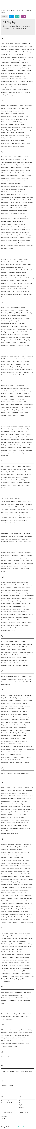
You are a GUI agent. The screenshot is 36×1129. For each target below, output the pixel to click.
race (2, 787)
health (16, 434)
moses (29, 622)
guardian (4, 415)
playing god (4, 725)
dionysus (23, 283)
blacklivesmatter (6, 127)
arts (15, 84)
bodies (3, 132)
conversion (14, 235)
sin (9, 882)
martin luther (11, 593)
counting (21, 237)
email (9, 315)
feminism (20, 361)
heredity (14, 437)
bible (26, 116)
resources (21, 809)
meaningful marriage (7, 601)
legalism (29, 555)
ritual (18, 822)
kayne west (28, 536)
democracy (12, 275)
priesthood (19, 749)
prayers (16, 741)
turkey (12, 979)
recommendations (18, 790)
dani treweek (12, 262)
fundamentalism (6, 375)
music (13, 630)
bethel (14, 116)
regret (30, 795)
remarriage (16, 801)
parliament (18, 700)
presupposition (5, 749)
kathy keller (20, 536)
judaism (13, 515)
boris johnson (11, 138)
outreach (28, 682)
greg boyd (15, 412)
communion (4, 213)
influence (4, 477)
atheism (12, 87)
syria (9, 922)
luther (3, 571)
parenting (4, 700)
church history (16, 197)
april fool (18, 78)
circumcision (5, 205)
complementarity (20, 216)
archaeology (5, 81)
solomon (19, 892)
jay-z (29, 501)
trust (31, 976)
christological (13, 189)
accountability (13, 46)
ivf (8, 488)
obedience (9, 676)
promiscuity (19, 754)
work (19, 1040)
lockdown (4, 566)
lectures (22, 555)
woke (20, 1038)
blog (2, 130)
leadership (15, 555)
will (2, 1035)
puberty (12, 762)
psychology (4, 762)
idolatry (28, 466)
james (11, 498)
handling (10, 429)
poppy (21, 730)
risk (13, 822)
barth (14, 108)
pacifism (3, 695)
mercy (24, 606)
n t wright (4, 641)
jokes (10, 512)
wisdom (8, 1038)
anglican (3, 68)
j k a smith (4, 498)
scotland (3, 857)
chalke (22, 170)
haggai (20, 426)
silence (31, 879)
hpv (10, 450)
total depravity (26, 968)
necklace (9, 646)
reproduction (26, 806)
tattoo (11, 933)
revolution (22, 814)
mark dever (17, 587)
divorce (26, 286)
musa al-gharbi (5, 630)
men (29, 603)
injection (18, 477)
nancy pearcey (5, 644)
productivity (4, 754)
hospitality (4, 450)
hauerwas (20, 431)
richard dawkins (19, 817)
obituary (16, 676)
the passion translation (8, 952)
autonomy (10, 95)
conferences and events (8, 221)
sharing (22, 876)
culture (11, 248)
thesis (17, 957)
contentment (15, 229)
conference (15, 218)
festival (26, 361)
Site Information (5, 1101)
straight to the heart (7, 909)
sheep (28, 876)
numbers (25, 665)
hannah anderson (20, 429)
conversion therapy (25, 235)
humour (18, 453)
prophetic (21, 757)
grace (3, 412)
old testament (12, 679)
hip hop (3, 442)
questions (17, 773)
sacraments (27, 844)
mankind (10, 585)
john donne (4, 509)
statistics (11, 903)
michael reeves (16, 609)
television (28, 936)
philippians (21, 716)
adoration (11, 49)
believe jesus (5, 113)
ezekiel (27, 345)
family (23, 359)
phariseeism (5, 716)
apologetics (28, 73)
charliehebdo (14, 175)
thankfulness (5, 944)
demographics (21, 275)
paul (10, 706)
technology (4, 936)
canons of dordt (6, 162)
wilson (27, 1035)
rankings (26, 787)
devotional (4, 280)
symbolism (25, 919)
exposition (13, 345)
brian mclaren (5, 143)
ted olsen (12, 936)
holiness (29, 442)
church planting (27, 200)
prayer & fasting (20, 738)
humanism (22, 450)
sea (21, 857)
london (16, 566)
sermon (27, 868)
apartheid (4, 73)
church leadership (27, 197)
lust (27, 568)
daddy (20, 259)
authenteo (12, 92)
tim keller (12, 965)
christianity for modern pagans (10, 186)
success (29, 914)
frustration (18, 372)
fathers (9, 361)
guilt (9, 415)
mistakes (26, 620)
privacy (3, 752)
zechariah (4, 1085)
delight (24, 272)
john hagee (21, 509)
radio (13, 787)
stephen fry (19, 903)
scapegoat (15, 855)
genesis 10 (11, 393)
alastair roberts (18, 54)
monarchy (11, 622)
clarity (25, 205)
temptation (10, 938)
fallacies (17, 359)
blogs (13, 130)
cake (14, 156)
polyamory (4, 730)
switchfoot (17, 919)
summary (17, 917)
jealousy (3, 504)
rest (12, 812)
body (8, 132)
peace (15, 706)
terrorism (4, 941)
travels (11, 976)
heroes (22, 439)
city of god (18, 205)
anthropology (12, 70)
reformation (12, 793)
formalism (4, 369)
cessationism (5, 170)
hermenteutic (15, 439)
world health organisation (9, 1043)
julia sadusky (13, 517)
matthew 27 (19, 595)
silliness (3, 882)
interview (19, 482)
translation (4, 976)
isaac (9, 485)
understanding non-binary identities (12, 995)
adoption (4, 49)
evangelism (4, 340)
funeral (21, 375)
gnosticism (15, 407)
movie (12, 628)
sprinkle (28, 900)
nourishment (21, 663)
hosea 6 (29, 447)
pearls (20, 706)
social (17, 887)
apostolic (10, 76)
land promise (11, 552)
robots (10, 825)
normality (13, 663)
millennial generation (13, 611)
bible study (23, 119)
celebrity (12, 167)
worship (3, 1046)
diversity (19, 286)
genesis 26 (19, 393)
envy (14, 329)
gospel (18, 410)
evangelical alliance (14, 337)
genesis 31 (4, 396)
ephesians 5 (21, 329)
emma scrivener (6, 318)
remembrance (5, 804)
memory (24, 603)
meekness (25, 601)
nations (29, 644)
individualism (19, 474)
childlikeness (5, 178)
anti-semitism (21, 70)
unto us (19, 1000)
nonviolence (5, 663)
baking (3, 108)
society (3, 892)
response (29, 809)
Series (11, 16)
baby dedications (12, 105)
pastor (30, 700)
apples (12, 78)
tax (16, 933)
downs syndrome (6, 294)
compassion (21, 213)
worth (9, 1046)
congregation (5, 227)
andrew (24, 60)
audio (14, 89)
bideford (15, 121)
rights (3, 822)
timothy (27, 965)
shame (16, 876)
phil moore (13, 716)
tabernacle (4, 933)
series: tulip (5, 868)
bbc (19, 108)
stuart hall (16, 911)
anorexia (4, 70)
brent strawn (5, 140)
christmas (4, 189)
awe (15, 95)
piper (27, 719)
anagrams (30, 57)
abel (7, 43)
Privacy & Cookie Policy (7, 1103)
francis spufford (20, 369)
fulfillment (26, 372)
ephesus (29, 329)
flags (27, 364)
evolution (20, 340)
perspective (4, 714)
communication (23, 210)
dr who (15, 294)
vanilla (30, 1014)
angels (24, 65)
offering (3, 679)
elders (23, 313)
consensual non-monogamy (19, 227)
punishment (19, 762)
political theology (6, 727)
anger (29, 65)
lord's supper (5, 568)
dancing (3, 262)
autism (3, 95)
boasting (28, 130)
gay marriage (20, 385)
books (27, 135)
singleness (20, 882)
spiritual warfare (6, 900)
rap (32, 787)
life (31, 560)
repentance (16, 806)
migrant (3, 611)
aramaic (25, 78)
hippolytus (11, 442)
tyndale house (5, 981)
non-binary (4, 660)
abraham (24, 43)
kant (11, 533)
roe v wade (17, 825)
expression (20, 345)
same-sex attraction (7, 852)
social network (23, 890)
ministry (3, 614)
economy (20, 310)
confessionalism (6, 224)
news (28, 655)
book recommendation (8, 135)
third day (4, 962)
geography (12, 399)
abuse (30, 43)
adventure (30, 49)
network (3, 649)
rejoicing (4, 798)
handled (3, 429)
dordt (24, 288)
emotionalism (5, 321)
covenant (9, 240)
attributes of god (6, 89)
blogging (8, 130)
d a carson (4, 259)
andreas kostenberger (14, 60)
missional (4, 620)
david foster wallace (7, 267)
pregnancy (12, 743)
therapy (10, 957)
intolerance (27, 482)
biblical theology (6, 121)
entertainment (14, 326)
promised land (5, 757)
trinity (21, 976)
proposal (28, 757)
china (18, 178)
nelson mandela (26, 646)
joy (8, 515)
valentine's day (11, 1014)
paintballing (13, 698)
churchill (24, 202)
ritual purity (24, 822)
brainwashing (20, 138)
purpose (26, 762)
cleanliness (4, 208)
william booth (9, 1035)
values (25, 1014)
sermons (4, 871)
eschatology (10, 332)
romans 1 (4, 828)
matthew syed (16, 598)
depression (4, 278)
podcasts (12, 725)
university (4, 1000)
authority (27, 92)
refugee (24, 795)
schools (22, 855)
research (14, 809)
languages (28, 552)
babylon (21, 105)
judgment (4, 517)
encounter (21, 321)
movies (17, 628)
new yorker (15, 655)
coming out (22, 208)
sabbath (3, 844)
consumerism (5, 229)
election (3, 315)
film (7, 364)
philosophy (15, 719)
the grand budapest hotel (23, 946)
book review (20, 135)
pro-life (16, 752)
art (6, 84)
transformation (5, 973)
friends (3, 372)
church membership (16, 200)
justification (4, 520)
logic (10, 566)
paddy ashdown (18, 695)
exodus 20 (15, 342)
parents (11, 700)
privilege (9, 752)
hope (24, 447)
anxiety (29, 70)
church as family (22, 194)
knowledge (19, 541)
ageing (29, 51)
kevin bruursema (14, 539)
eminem (23, 315)
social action (5, 890)
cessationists (15, 170)
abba (2, 43)
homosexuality (26, 445)
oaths (3, 676)
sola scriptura (11, 892)
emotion (27, 318)
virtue (22, 1016)
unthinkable (12, 1000)
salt (20, 847)
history (17, 442)
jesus (3, 506)
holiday (23, 442)
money (18, 622)
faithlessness (5, 359)
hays (26, 431)
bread (28, 138)
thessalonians (24, 957)
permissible (12, 708)
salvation (25, 847)
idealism (7, 466)
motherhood (10, 625)
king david (4, 541)
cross (16, 245)
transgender (15, 973)
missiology (19, 617)
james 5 (17, 498)
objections (24, 676)
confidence (16, 224)
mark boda (9, 587)
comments (4, 210)
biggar (21, 121)
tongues (12, 968)
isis (19, 485)
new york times (6, 655)
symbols (3, 922)
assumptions (5, 87)
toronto (18, 968)
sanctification (25, 852)
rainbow (19, 787)
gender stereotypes (7, 391)
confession (20, 221)
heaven (22, 434)
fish (23, 364)
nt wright (18, 665)
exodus (8, 342)
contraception (16, 232)
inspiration (4, 480)
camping (4, 159)
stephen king (28, 903)
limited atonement (6, 563)
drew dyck (22, 294)
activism (20, 46)
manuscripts (18, 585)
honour (19, 447)
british (28, 143)
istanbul (3, 488)
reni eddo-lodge (6, 806)
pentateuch (27, 706)
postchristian (21, 733)
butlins (22, 146)
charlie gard (5, 175)
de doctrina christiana (8, 270)
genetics (27, 396)
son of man (4, 895)
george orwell (21, 399)
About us (21, 1107)
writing (15, 1046)
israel (27, 485)
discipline (12, 286)
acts (26, 46)
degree (18, 272)
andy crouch (24, 62)
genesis (3, 393)
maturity (24, 598)
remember (24, 801)
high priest (29, 439)
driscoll (29, 294)
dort (13, 291)
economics (13, 310)
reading (3, 790)
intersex (13, 482)
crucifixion (29, 245)
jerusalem (29, 504)
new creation (22, 649)
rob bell (3, 825)
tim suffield (20, 965)
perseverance (5, 711)
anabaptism (21, 57)
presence (19, 743)
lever (18, 558)
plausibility (27, 722)
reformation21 (22, 793)
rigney (9, 822)
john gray (13, 509)
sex (28, 871)
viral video (16, 1016)
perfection (4, 708)
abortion (17, 43)
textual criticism (21, 941)
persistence (14, 711)
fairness (16, 356)
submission (4, 914)
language (20, 552)
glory (2, 407)
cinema (30, 202)
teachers (21, 933)
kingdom (11, 541)
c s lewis (4, 156)
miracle (31, 614)
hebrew (28, 434)
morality (24, 622)
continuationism (6, 232)
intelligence (24, 480)
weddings (4, 1032)
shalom (10, 876)
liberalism (16, 560)
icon (2, 466)
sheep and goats (6, 879)
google (3, 410)
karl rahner (26, 533)
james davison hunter (8, 501)
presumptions (28, 746)
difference (4, 283)
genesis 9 (20, 396)
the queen (20, 952)
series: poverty (25, 865)
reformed (4, 795)
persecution (20, 708)
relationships (21, 798)
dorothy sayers (5, 291)
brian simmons (15, 143)
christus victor (5, 194)
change (28, 170)
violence (8, 1016)
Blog (8, 11)
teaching (27, 933)
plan (2, 722)
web (30, 1030)
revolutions (4, 817)
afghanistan (17, 51)
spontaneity (16, 900)
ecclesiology (4, 310)
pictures (22, 719)
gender (3, 388)
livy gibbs (30, 563)
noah (24, 657)
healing (10, 434)
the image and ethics (7, 949)
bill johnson (28, 121)
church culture (5, 197)
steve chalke (5, 906)
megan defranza (6, 603)
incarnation (20, 472)
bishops (23, 124)
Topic (17, 16)
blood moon (20, 130)
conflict (23, 224)
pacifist (10, 695)
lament (3, 552)
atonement (20, 87)
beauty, (9, 111)
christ (15, 181)
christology (21, 189)
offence (31, 676)
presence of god (6, 746)
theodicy (27, 954)
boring (3, 138)
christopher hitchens (7, 191)
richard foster (5, 820)
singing (13, 882)
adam (30, 46)
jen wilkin (11, 504)
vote (2, 1019)
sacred (3, 847)
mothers (17, 625)
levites (24, 558)
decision (3, 272)
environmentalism (6, 329)
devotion (30, 278)
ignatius (3, 469)
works (24, 1040)
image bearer (17, 469)
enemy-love (21, 323)
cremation (10, 245)
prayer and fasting (7, 741)
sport (22, 900)
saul (9, 855)
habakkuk (14, 426)
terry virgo (11, 941)
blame (23, 127)
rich (11, 817)
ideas (13, 466)
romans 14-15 (13, 828)
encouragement (6, 323)
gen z (27, 385)
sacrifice (9, 847)
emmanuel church (18, 318)
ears (2, 307)
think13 (20, 960)
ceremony (26, 167)
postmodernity (16, 735)
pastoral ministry (16, 703)
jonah (15, 512)
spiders (16, 898)
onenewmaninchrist (7, 682)
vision (27, 1016)
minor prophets (22, 614)
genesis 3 (27, 393)
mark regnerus (5, 590)
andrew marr (5, 62)
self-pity (27, 863)
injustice (25, 477)
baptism (9, 108)
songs (16, 895)
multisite (23, 628)
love (16, 568)
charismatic (13, 173)
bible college (5, 119)
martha (3, 593)
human (15, 450)
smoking (11, 887)
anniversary (25, 68)
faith (22, 356)
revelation (27, 812)
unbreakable (27, 992)
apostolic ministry (20, 76)
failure (11, 356)
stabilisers (4, 903)
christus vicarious (20, 191)
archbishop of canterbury (17, 81)
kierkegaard (24, 539)
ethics (18, 332)
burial (10, 146)
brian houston (19, 140)
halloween (27, 426)
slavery (20, 884)
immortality (4, 472)
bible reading (15, 119)
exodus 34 (22, 342)
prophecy (14, 757)
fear (14, 361)
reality (10, 790)
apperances (4, 78)
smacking (4, 887)
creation (13, 243)
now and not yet (6, 665)
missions (19, 620)
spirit (21, 898)
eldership (29, 313)
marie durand (27, 585)
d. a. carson (13, 259)
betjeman (20, 116)
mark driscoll (26, 587)
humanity (29, 450)
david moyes (19, 267)
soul (21, 895)
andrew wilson (14, 62)
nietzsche (12, 657)
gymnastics (20, 415)
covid (28, 240)
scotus (10, 857)
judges (27, 515)
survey (11, 919)
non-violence (13, 660)
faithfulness (29, 356)
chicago (28, 175)
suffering (4, 917)
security (3, 863)
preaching (4, 743)
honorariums (11, 447)
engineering (4, 326)
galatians (4, 385)
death (18, 270)
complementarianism (7, 216)
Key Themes (22, 1105)
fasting (29, 359)
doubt (18, 291)
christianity (18, 183)
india (12, 474)
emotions (13, 321)
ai (6, 54)
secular (27, 860)
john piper (29, 509)
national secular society (19, 644)
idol (24, 466)
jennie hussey (20, 504)
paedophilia (28, 695)
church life (4, 200)
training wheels (23, 970)
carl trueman (5, 164)
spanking (9, 898)
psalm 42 (11, 760)
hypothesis (4, 455)
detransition (18, 278)
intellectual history (14, 480)
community (13, 213)
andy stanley (16, 65)
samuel (17, 852)
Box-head (21, 1127)
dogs (9, 288)
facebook (4, 356)
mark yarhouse (16, 590)
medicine (17, 601)
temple (3, 938)
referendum (29, 790)
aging (3, 54)
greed (8, 412)
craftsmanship (5, 243)
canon (24, 159)
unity (26, 997)
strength (3, 911)
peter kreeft (13, 714)
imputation (12, 472)
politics (15, 727)
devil (25, 278)
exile (2, 342)
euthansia (4, 337)
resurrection (19, 812)
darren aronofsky (15, 264)
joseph (3, 515)
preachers (23, 741)
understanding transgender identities (12, 997)
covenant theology (19, 240)
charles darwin (22, 173)
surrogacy (4, 919)
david (29, 264)
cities (12, 205)
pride (13, 749)
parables (27, 698)
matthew (12, 595)
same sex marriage (16, 849)
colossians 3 (13, 208)
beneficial (14, 113)
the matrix (19, 949)
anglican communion (14, 68)
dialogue (11, 280)
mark (2, 587)
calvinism (26, 156)
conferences (24, 218)
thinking (27, 960)
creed (3, 245)
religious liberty (6, 801)
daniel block (21, 262)
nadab (11, 641)
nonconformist (23, 660)
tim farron (4, 965)
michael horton (5, 609)
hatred (13, 431)
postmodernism (6, 735)
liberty (23, 560)
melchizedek (16, 603)
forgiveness (22, 367)
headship (4, 434)
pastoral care (5, 703)
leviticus (30, 558)
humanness (4, 453)
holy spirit (10, 445)
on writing (28, 679)
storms (18, 906)
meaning (30, 598)
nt (13, 665)
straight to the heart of (23, 909)
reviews (9, 814)
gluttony (8, 407)
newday (23, 655)
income (27, 472)
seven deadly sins (19, 871)
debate (23, 270)
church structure (15, 202)
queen (3, 773)
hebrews (4, 437)
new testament (5, 652)
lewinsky (4, 560)
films (11, 364)
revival (16, 814)
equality (3, 332)
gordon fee (10, 410)
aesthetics (10, 51)
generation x (19, 391)
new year (15, 652)
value (19, 1014)
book (12, 132)
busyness (16, 146)
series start (4, 865)
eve (11, 340)
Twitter (3, 1119)
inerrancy (27, 474)
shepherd (16, 879)
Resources (21, 1103)
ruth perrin (14, 833)
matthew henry (29, 595)
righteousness (24, 820)
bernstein (21, 113)
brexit (12, 140)
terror (30, 938)
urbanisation (27, 1000)
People (23, 16)
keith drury (4, 539)
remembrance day (17, 804)
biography (4, 124)
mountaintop (5, 628)
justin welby (14, 523)
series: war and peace (17, 868)
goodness (28, 407)
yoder (3, 1071)
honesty (3, 447)
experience (4, 345)
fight (2, 364)
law (2, 555)
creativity (29, 243)
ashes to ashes (22, 84)
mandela (3, 585)
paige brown (5, 698)
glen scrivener (28, 404)
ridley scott (15, 820)
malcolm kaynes (10, 582)
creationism (21, 243)
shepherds (23, 879)
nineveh (19, 657)
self (9, 863)
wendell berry (17, 1032)
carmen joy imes (16, 164)
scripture (16, 857)
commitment (13, 210)
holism (3, 445)
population (28, 730)
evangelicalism (26, 337)
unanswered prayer (7, 992)
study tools (24, 911)
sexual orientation (26, 874)
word (9, 1040)
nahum (17, 641)
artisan (10, 84)
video (3, 1016)
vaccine (3, 1014)
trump (27, 976)
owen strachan (5, 684)
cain (10, 156)
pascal (24, 700)
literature (16, 563)
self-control (14, 863)
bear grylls (25, 108)
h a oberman (5, 426)
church (13, 194)
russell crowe (5, 833)
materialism (4, 595)
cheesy (22, 175)
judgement (20, 515)
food (16, 367)
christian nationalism (7, 183)
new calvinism (12, 649)
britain (23, 143)
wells (10, 1032)
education (4, 313)
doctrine (3, 288)
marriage (25, 590)
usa (2, 1003)
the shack (19, 954)
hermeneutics (5, 439)
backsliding (28, 105)
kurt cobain (27, 541)
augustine (4, 92)
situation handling (6, 884)
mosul (3, 625)
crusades (4, 248)
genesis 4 (13, 396)
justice (29, 517)
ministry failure (11, 614)
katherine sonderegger (8, 536)
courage (28, 237)
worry (27, 1043)
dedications (11, 272)
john (16, 506)
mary (17, 593)
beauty (3, 111)
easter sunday (15, 307)
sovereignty (27, 895)
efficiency (11, 313)
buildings (4, 146)
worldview (21, 1043)
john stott (4, 512)
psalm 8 (17, 760)
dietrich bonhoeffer (21, 280)
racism (8, 787)
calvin (19, 156)
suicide (10, 917)
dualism (3, 297)
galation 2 (11, 385)
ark (2, 84)
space (3, 898)
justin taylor (5, 523)
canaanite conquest (14, 159)
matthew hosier (5, 598)
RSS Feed (4, 1116)
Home (3, 11)
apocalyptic (19, 73)
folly (11, 367)
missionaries (12, 620)
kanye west (17, 533)
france (11, 369)
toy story (14, 970)
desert (11, 278)
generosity (27, 391)
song (11, 895)
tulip (7, 979)
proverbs (4, 760)
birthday (16, 124)
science (28, 855)
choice (3, 181)
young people (10, 1071)
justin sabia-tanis (21, 520)
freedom (29, 369)
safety (15, 847)
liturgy (23, 563)
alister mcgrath (5, 57)
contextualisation (25, 229)
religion (29, 798)
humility (12, 453)
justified (12, 520)
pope (16, 730)
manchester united (22, 582)
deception (30, 270)
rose (28, 828)
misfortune (11, 617)
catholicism (4, 167)
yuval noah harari (26, 1071)
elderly (18, 313)
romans (25, 825)
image (9, 469)
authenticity (19, 92)
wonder (3, 1040)
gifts (25, 401)
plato (20, 722)
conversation (5, 235)
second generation (18, 860)
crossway (22, 245)
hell (9, 437)
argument (30, 81)
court (3, 240)
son (25, 892)
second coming (6, 860)
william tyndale (19, 1035)
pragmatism (4, 738)
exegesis (26, 340)
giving (12, 404)
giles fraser (4, 404)
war (2, 1030)
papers (21, 698)
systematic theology (26, 922)
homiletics (17, 445)
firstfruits (17, 364)
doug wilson (25, 291)
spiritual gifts (28, 898)
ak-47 (10, 54)
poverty (24, 735)
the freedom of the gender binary (21, 944)
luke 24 (22, 568)
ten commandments (21, 938)
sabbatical (11, 844)
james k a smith (21, 501)
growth (26, 412)
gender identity (24, 388)
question (9, 773)
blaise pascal (16, 127)
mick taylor (26, 609)
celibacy (18, 167)
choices (9, 181)
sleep (26, 884)
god (21, 407)
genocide (4, 399)
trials (16, 976)
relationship (12, 798)
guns (14, 415)
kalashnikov (4, 533)
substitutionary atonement (17, 914)
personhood (23, 711)
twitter (24, 979)
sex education (5, 874)
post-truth (13, 733)
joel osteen (9, 506)
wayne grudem (14, 1030)
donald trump (16, 288)
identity (19, 466)
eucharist (24, 332)
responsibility (5, 812)
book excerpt (20, 132)
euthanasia (25, 334)
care (14, 162)
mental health (17, 606)
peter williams (22, 714)
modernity (4, 622)
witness (14, 1038)
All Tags (4, 16)
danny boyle (5, 264)
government (25, 410)
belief (22, 111)
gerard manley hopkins (8, 401)
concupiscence (5, 218)
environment (23, 326)
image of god (26, 469)
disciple (29, 283)
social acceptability (25, 887)
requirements (5, 809)
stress (10, 911)
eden (26, 310)
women (25, 1038)
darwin (24, 264)
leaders (7, 555)
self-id (22, 863)
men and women (6, 606)
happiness (30, 429)
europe (10, 334)
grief (21, 412)
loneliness (23, 566)
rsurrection (15, 830)
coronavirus (13, 237)
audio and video (23, 89)
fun (32, 372)
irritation (3, 485)
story (23, 906)
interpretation (5, 482)
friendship (10, 372)
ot (23, 682)
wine (2, 1038)
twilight (18, 979)
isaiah (14, 485)
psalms (24, 760)
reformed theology (14, 795)
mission (25, 617)
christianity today (27, 186)
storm (12, 906)
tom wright (4, 968)
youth (17, 1071)
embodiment (16, 315)
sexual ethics (15, 874)
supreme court (25, 917)
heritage (26, 437)
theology (4, 957)
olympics (20, 679)
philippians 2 (29, 716)
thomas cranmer (14, 962)
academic (4, 46)
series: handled (14, 865)
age (24, 51)
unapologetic (18, 992)
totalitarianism (5, 970)
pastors (24, 703)
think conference (11, 960)
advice (3, 51)
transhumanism (25, 973)
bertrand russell (6, 116)
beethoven (16, 111)
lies (27, 560)
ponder (11, 730)
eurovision (17, 334)
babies (3, 105)
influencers (11, 477)
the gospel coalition (7, 946)
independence (5, 474)
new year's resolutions (26, 652)
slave (15, 884)
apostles (3, 76)
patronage (4, 706)
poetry (24, 725)
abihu (11, 43)
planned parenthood (12, 722)
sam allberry (5, 849)
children (13, 178)
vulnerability (9, 1019)
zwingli (11, 1085)
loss (12, 568)
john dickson (23, 506)
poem (18, 725)
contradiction (26, 232)
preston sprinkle (18, 746)
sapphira (4, 855)
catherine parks (27, 164)
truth (2, 979)
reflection (4, 793)
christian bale (22, 181)
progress (12, 754)
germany (19, 401)
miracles (3, 617)
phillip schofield (6, 719)
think (3, 960)
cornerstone (5, 237)
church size (4, 202)
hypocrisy (25, 453)
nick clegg (4, 657)
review (3, 814)
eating (23, 307)
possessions (5, 733)
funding (15, 375)
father (3, 361)
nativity (3, 646)
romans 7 (22, 828)
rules (22, 830)
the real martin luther (8, 954)
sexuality (4, 876)
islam (22, 485)
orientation (18, 682)
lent (14, 558)
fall (12, 359)
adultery (17, 49)
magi (2, 582)
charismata (4, 173)
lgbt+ (10, 560)
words (14, 1040)
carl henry (20, 162)
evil (14, 340)
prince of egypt (28, 749)
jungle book (21, 517)
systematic (15, 922)
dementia (4, 275)
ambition (14, 57)
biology (11, 124)
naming (23, 641)
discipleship (4, 286)
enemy (14, 323)
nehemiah (17, 646)
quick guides (25, 773)
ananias (3, 60)
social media (14, 890)
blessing (29, 127)
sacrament (19, 844)
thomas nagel (24, 962)
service (10, 871)
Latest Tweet (23, 1112)
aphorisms (12, 73)
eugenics (4, 334)
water (6, 1030)
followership (5, 367)
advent (24, 49)
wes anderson (27, 1032)
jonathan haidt (23, 512)
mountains (25, 625)
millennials (24, 611)
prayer (12, 738)
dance (26, 259)
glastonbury (18, 404)
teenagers (20, 936)
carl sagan (28, 162)
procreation (23, 752)
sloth (30, 884)
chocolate (25, 178)
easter (7, 307)
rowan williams (6, 830)
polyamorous (22, 727)
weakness (24, 1030)
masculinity (24, 593)
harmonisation (5, 431)
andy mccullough (6, 65)
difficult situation (14, 283)
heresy (20, 437)
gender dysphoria (12, 388)
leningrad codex (6, 558)
